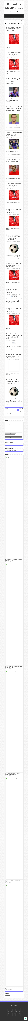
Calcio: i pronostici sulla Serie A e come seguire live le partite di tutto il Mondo (14, 336)
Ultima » (9, 413)
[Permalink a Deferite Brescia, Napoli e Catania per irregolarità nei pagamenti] (14, 396)
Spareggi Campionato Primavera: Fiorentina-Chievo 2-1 (13, 290)
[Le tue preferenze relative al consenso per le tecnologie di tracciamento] (25, 1018)
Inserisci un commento (17, 32)
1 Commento (14, 340)
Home (6, 20)
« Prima (6, 408)
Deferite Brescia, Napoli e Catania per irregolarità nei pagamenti (13, 381)
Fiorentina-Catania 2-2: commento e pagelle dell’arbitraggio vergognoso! (13, 81)
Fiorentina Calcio (13, 6)
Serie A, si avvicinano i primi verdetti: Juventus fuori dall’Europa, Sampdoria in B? (13, 237)
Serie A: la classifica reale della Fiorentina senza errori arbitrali (13, 28)
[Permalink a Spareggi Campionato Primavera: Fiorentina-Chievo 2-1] (14, 296)
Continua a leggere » (18, 127)
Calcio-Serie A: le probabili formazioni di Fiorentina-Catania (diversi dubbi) (14, 108)
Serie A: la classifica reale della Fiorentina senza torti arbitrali (13, 54)
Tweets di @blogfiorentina (10, 450)
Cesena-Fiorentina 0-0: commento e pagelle (13, 160)
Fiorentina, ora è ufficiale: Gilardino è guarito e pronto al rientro (14, 134)
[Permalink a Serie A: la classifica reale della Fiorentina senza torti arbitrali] (14, 69)
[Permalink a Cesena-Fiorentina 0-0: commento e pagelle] (14, 174)
